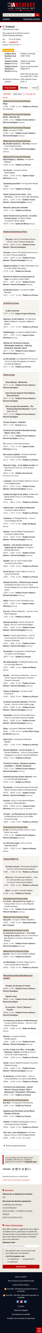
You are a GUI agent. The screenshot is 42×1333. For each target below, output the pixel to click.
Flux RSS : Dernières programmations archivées (22, 1290)
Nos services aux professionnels (21, 1281)
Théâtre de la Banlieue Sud (10, 54)
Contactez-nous (31, 1162)
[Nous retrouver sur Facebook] (17, 1302)
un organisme (13, 1259)
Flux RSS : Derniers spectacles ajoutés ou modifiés (22, 1296)
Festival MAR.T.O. (11, 859)
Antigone (6, 1214)
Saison (7, 93)
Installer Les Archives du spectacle (21, 1318)
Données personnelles (21, 1314)
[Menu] (39, 1330)
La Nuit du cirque (11, 303)
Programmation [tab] (10, 88)
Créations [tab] (35, 88)
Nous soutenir (21, 1277)
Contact (21, 1306)
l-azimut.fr (13, 42)
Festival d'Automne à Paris (15, 231)
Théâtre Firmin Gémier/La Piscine (11, 68)
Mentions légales (21, 1310)
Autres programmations (16, 1145)
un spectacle (12, 1262)
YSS (4, 1197)
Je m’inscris (21, 1266)
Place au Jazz (9, 374)
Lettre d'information (21, 1285)
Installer (6, 19)
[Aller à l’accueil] (21, 11)
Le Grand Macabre (9, 1208)
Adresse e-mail (9, 1242)
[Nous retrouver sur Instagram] (21, 1302)
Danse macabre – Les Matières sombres (17, 1211)
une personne (28, 1259)
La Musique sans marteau (12, 1204)
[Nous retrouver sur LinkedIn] (25, 1302)
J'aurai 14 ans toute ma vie (12, 1217)
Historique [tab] (24, 88)
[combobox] (19, 15)
